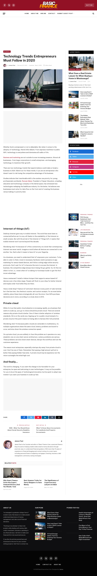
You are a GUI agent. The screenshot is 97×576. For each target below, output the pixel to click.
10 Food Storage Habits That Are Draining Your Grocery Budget (85, 105)
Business (7, 51)
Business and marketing (11, 157)
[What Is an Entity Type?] (74, 255)
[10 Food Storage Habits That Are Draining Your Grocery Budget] (74, 105)
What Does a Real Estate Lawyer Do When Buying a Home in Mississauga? (80, 76)
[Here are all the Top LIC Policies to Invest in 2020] (74, 232)
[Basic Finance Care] (48, 5)
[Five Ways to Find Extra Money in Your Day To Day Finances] (72, 528)
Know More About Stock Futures (86, 266)
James (61, 569)
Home (27, 13)
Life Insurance (85, 229)
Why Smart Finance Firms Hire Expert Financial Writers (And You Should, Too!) (11, 484)
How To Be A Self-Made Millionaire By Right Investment (85, 537)
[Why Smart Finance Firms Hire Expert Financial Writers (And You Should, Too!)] (12, 473)
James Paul (12, 65)
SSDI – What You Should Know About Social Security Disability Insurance (18, 430)
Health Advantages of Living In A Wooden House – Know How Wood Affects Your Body (86, 516)
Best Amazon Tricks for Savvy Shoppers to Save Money (33, 483)
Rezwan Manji (27, 181)
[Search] (93, 13)
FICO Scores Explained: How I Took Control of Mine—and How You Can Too (86, 221)
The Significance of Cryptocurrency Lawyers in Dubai (51, 483)
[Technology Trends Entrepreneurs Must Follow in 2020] (32, 88)
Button (89, 5)
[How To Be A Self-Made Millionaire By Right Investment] (72, 538)
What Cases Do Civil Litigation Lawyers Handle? (86, 134)
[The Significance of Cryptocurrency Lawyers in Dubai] (53, 473)
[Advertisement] (48, 33)
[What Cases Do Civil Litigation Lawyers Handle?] (74, 134)
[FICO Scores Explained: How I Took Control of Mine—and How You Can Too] (74, 216)
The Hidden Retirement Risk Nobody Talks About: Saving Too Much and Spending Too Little (86, 120)
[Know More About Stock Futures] (74, 265)
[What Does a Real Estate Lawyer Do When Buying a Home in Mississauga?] (81, 63)
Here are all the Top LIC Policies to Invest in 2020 (87, 234)
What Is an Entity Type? (85, 256)
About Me (35, 13)
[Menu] (4, 13)
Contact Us (47, 564)
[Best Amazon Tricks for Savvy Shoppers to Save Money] (33, 473)
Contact (51, 13)
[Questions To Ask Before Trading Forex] (74, 243)
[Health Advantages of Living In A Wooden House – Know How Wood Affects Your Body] (72, 515)
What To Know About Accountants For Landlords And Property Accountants (48, 430)
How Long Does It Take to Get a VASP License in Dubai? (86, 94)
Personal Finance (74, 69)
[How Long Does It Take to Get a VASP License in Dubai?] (74, 94)
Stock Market (85, 262)
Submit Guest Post (65, 13)
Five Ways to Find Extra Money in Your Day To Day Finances (85, 527)
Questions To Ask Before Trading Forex (86, 245)
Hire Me (43, 13)
